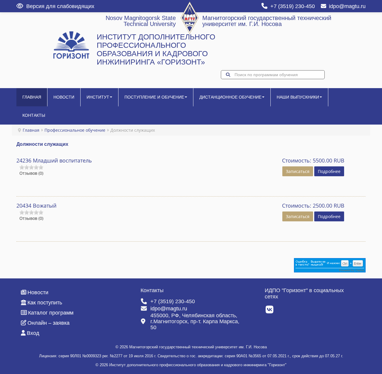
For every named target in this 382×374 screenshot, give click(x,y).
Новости (63, 97)
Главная (31, 97)
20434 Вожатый (36, 205)
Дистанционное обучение (230, 97)
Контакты (33, 115)
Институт (98, 97)
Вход (33, 333)
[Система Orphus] (330, 265)
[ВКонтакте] (270, 311)
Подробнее (329, 171)
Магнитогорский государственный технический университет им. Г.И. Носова (266, 21)
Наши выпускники (298, 97)
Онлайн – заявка (48, 323)
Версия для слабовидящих (60, 6)
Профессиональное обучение (74, 130)
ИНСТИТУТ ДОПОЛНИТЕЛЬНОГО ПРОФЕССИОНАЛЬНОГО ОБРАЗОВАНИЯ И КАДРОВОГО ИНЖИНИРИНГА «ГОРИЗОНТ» (156, 49)
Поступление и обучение (154, 97)
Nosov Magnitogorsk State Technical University (141, 21)
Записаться (297, 171)
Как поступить (44, 303)
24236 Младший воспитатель (54, 160)
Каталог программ (50, 313)
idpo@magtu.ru (347, 6)
